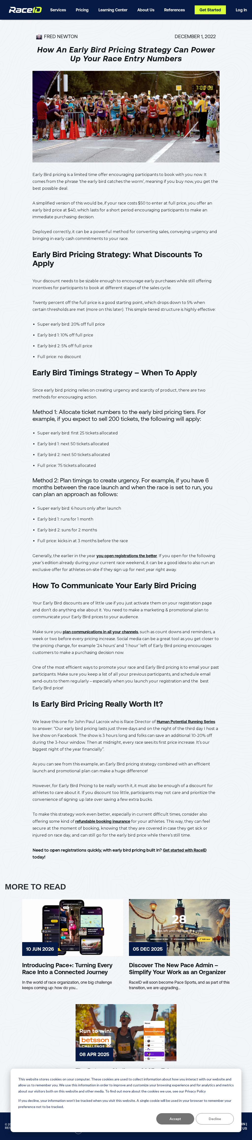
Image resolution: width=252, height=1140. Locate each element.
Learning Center (112, 10)
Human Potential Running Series (186, 721)
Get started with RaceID (184, 850)
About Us (145, 10)
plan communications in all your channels (100, 632)
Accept (175, 1119)
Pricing (82, 10)
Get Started (210, 10)
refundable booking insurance (102, 821)
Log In (241, 10)
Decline (215, 1119)
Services (58, 10)
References (174, 10)
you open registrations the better (126, 556)
